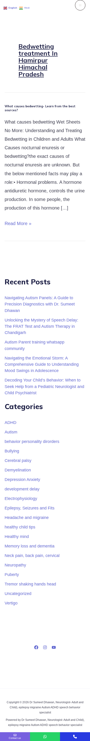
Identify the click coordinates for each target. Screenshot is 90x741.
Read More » (18, 222)
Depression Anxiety (22, 479)
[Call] (75, 736)
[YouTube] (54, 647)
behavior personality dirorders (32, 441)
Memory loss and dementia (29, 546)
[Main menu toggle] (80, 5)
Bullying (12, 450)
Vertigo (11, 603)
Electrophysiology (21, 498)
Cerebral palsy (18, 460)
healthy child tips (20, 527)
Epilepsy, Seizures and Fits (29, 508)
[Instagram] (45, 647)
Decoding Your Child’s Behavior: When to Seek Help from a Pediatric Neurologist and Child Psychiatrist (44, 386)
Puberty (12, 574)
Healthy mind (17, 536)
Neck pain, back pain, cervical (32, 555)
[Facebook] (36, 647)
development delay (22, 489)
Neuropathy (15, 565)
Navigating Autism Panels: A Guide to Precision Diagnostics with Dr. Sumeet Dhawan (40, 304)
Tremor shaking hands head (30, 584)
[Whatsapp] (45, 736)
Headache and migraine (27, 517)
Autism (11, 431)
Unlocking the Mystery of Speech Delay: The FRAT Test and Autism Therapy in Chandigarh (41, 326)
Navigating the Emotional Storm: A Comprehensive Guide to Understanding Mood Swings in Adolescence (42, 364)
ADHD (10, 422)
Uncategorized (18, 593)
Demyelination (18, 469)
